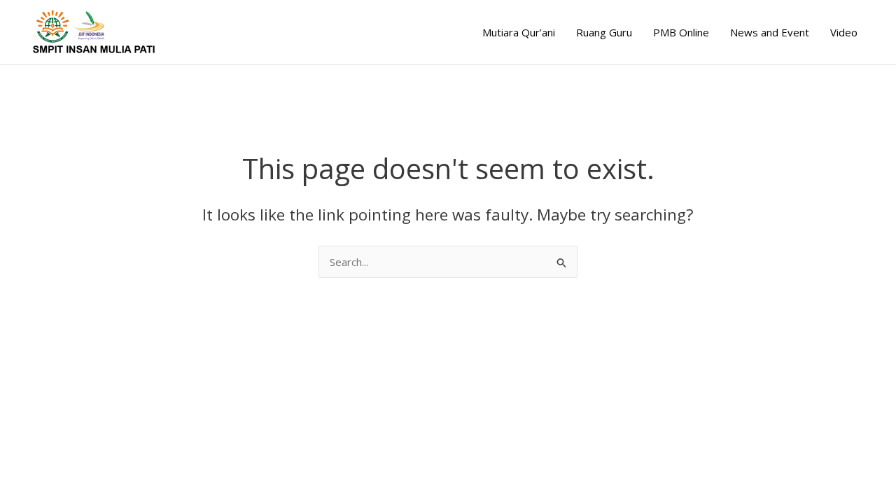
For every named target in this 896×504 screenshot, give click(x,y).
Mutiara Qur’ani (518, 32)
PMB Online (681, 32)
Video (844, 32)
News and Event (769, 32)
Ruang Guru (604, 32)
